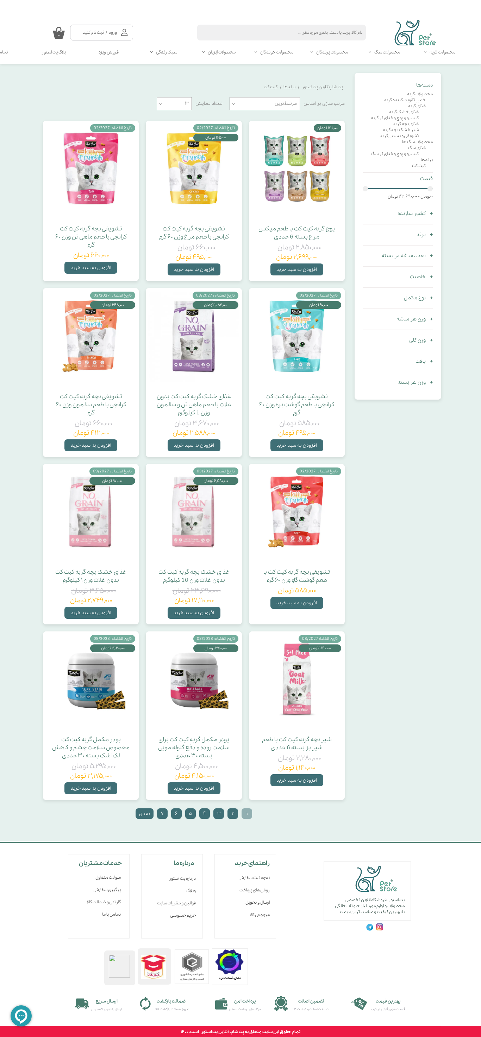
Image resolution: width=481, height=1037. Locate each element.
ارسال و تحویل (257, 902)
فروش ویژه (109, 52)
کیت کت (419, 166)
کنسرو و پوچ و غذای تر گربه (395, 118)
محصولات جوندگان (276, 52)
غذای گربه (417, 106)
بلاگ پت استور (54, 52)
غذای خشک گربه (404, 112)
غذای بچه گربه (406, 124)
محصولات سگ (387, 52)
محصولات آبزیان (222, 52)
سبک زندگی (166, 52)
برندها (427, 160)
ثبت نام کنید (93, 33)
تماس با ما (111, 914)
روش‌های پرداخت (254, 890)
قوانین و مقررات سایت (176, 903)
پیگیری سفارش (107, 890)
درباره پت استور (182, 879)
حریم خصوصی (183, 915)
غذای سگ (417, 148)
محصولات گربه (442, 52)
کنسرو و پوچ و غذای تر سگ (395, 154)
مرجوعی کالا (260, 915)
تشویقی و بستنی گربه (399, 136)
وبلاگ (191, 891)
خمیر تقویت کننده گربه (405, 100)
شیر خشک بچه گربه (401, 130)
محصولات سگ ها (417, 142)
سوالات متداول (108, 877)
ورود (113, 33)
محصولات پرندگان (332, 52)
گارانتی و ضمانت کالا (104, 902)
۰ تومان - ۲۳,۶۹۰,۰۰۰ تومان (410, 196)
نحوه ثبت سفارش (254, 878)
